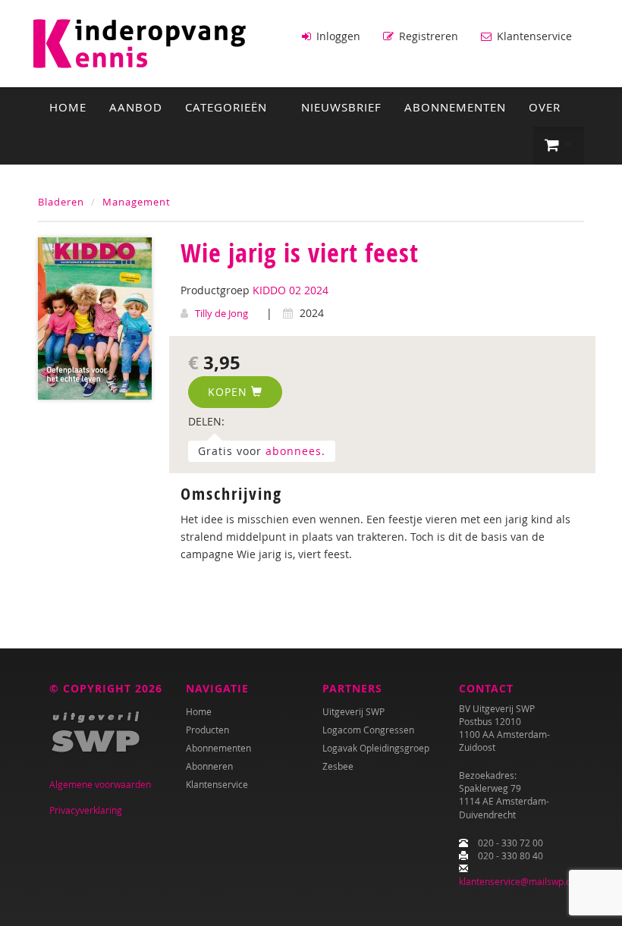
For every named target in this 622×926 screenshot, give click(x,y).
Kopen (229, 392)
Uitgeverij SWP (353, 711)
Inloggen (336, 36)
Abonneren (209, 766)
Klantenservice (533, 36)
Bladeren (61, 202)
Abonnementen (455, 107)
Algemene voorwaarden (100, 784)
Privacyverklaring (85, 810)
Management (136, 202)
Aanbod (135, 107)
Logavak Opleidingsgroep (375, 748)
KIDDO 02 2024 (290, 290)
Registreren (427, 36)
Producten (207, 730)
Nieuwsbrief (341, 107)
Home (67, 107)
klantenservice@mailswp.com (521, 881)
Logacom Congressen (368, 730)
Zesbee (337, 766)
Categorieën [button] (228, 107)
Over (545, 107)
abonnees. (295, 451)
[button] (558, 146)
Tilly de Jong (221, 313)
